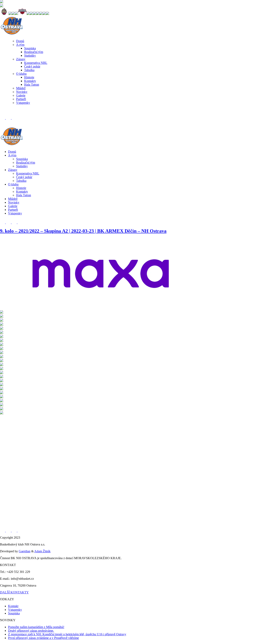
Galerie (20, 95)
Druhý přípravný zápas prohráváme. (31, 630)
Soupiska (30, 48)
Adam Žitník (42, 551)
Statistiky (30, 55)
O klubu (21, 73)
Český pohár (32, 66)
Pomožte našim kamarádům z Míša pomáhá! (36, 627)
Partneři (21, 99)
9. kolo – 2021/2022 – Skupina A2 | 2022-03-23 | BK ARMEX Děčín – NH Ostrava (83, 231)
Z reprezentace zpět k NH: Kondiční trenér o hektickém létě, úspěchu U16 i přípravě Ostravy (67, 634)
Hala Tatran (31, 84)
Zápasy (20, 59)
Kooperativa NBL (35, 62)
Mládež (21, 88)
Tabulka (29, 70)
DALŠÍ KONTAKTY (14, 592)
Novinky (21, 91)
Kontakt (13, 606)
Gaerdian (24, 551)
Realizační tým (33, 52)
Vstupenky (23, 102)
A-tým (20, 44)
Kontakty (30, 81)
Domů (20, 41)
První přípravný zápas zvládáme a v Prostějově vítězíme (43, 638)
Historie (29, 77)
